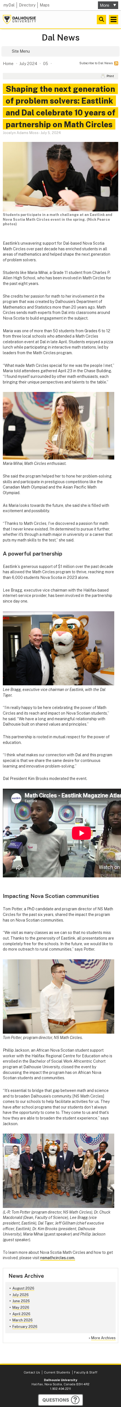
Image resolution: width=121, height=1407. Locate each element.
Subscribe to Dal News (96, 63)
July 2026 (20, 1295)
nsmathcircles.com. (57, 1258)
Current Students (57, 1372)
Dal (9, 5)
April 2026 (21, 1314)
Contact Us (32, 1372)
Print (110, 76)
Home (8, 63)
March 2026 (22, 1320)
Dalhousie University (19, 19)
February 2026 (24, 1327)
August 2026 (23, 1288)
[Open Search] (101, 19)
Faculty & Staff (85, 1372)
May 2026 (20, 1307)
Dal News (61, 37)
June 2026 (21, 1301)
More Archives (103, 1338)
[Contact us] (60, 1400)
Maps (45, 5)
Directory (27, 5)
